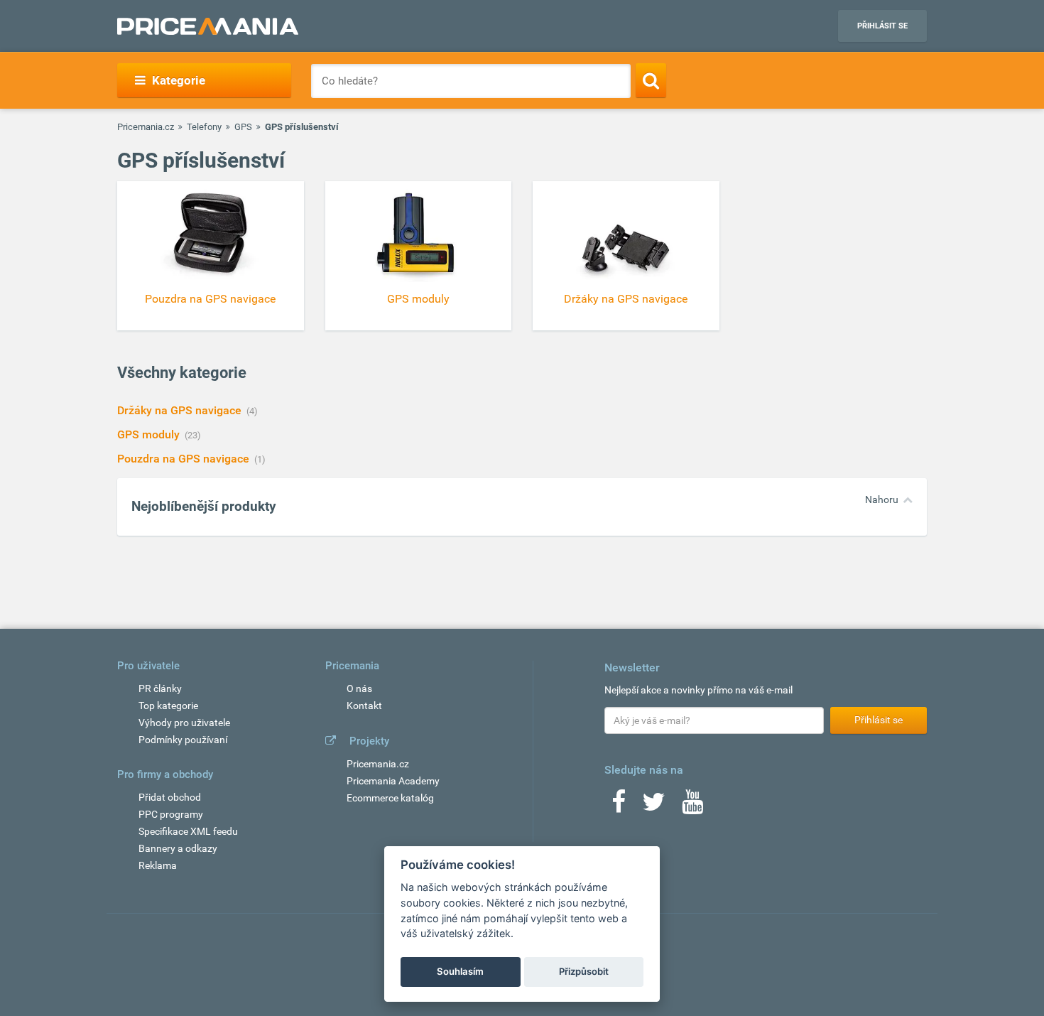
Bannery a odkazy (177, 848)
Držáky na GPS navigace (180, 410)
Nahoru (881, 499)
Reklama (157, 865)
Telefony (204, 126)
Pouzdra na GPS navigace (184, 458)
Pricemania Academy (393, 781)
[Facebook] (618, 806)
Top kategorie (168, 705)
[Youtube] (692, 806)
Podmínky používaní (182, 739)
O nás (359, 688)
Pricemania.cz (145, 126)
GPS (243, 126)
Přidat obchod (169, 797)
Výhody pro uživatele (184, 722)
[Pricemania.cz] (207, 26)
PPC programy (170, 814)
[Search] (651, 80)
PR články (160, 688)
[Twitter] (654, 806)
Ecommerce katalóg (390, 798)
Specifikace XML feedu (188, 831)
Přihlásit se (882, 26)
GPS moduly (150, 434)
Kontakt (364, 705)
